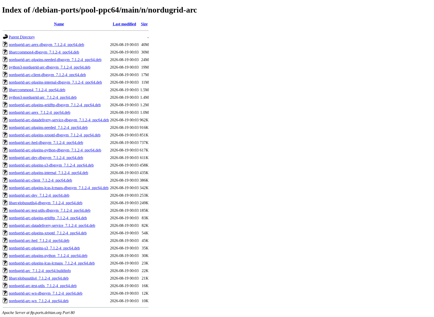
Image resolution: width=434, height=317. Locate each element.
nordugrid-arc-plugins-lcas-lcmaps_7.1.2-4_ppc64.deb (52, 263)
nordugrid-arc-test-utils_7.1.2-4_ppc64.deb (43, 286)
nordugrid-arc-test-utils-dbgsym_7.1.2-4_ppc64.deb (49, 210)
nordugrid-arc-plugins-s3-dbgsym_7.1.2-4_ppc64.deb (51, 165)
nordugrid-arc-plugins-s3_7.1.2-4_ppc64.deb (44, 248)
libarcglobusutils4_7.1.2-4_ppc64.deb (39, 278)
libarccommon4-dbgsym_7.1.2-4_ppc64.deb (44, 52)
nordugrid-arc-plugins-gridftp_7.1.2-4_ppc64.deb (48, 218)
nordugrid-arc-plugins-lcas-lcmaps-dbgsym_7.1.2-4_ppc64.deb (58, 188)
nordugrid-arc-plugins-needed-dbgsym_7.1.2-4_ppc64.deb (55, 60)
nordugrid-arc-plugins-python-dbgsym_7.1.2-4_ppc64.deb (55, 150)
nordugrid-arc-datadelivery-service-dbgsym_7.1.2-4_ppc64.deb (59, 120)
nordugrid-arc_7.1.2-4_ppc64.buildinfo (40, 271)
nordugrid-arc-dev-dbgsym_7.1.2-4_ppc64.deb (46, 157)
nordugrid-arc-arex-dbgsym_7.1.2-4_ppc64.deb (46, 44)
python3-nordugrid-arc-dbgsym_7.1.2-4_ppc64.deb (49, 67)
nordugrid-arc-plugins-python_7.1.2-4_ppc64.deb (48, 255)
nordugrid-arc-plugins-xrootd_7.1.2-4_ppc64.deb (48, 233)
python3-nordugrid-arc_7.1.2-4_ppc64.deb (43, 97)
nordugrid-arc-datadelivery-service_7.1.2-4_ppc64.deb (52, 225)
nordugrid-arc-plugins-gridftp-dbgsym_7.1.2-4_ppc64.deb (55, 105)
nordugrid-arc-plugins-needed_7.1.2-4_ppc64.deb (48, 127)
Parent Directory (22, 37)
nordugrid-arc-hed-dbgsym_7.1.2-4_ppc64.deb (46, 142)
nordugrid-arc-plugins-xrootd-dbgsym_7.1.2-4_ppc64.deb (54, 135)
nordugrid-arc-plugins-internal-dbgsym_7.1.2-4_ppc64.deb (55, 82)
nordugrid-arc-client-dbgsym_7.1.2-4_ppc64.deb (47, 75)
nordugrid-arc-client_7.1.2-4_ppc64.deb (40, 180)
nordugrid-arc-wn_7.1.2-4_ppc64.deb (39, 301)
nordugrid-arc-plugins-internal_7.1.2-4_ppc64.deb (48, 173)
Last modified (124, 24)
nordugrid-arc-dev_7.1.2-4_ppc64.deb (39, 195)
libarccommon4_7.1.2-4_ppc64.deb (37, 90)
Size (144, 24)
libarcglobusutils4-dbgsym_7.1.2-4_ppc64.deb (45, 203)
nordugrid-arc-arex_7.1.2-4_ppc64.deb (39, 112)
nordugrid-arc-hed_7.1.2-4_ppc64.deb (39, 240)
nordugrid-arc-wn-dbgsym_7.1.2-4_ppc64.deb (45, 293)
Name (59, 24)
